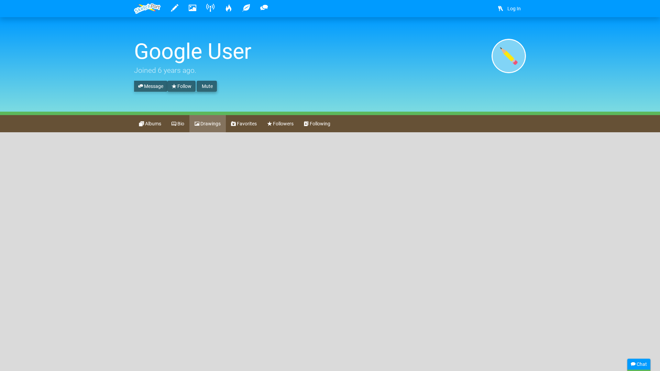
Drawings (210, 123)
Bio (180, 123)
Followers (283, 123)
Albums (152, 123)
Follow (183, 86)
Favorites (246, 123)
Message (153, 86)
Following (319, 123)
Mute (207, 86)
